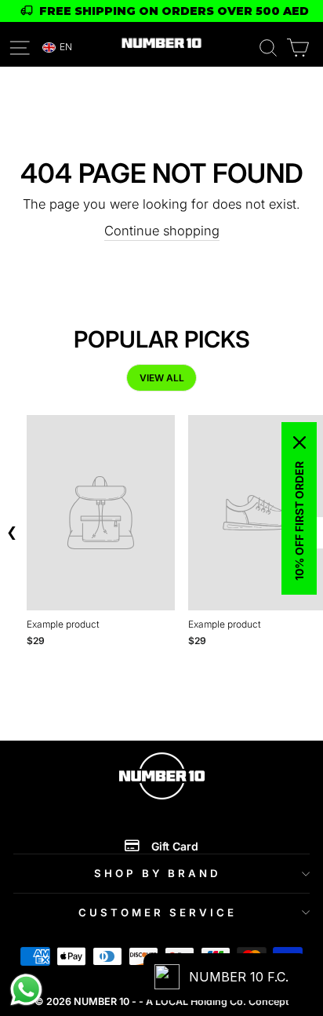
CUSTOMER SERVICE (157, 912)
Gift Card (174, 846)
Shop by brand (157, 873)
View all (162, 378)
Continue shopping (162, 231)
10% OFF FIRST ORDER (299, 521)
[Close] (299, 442)
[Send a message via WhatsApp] (26, 989)
